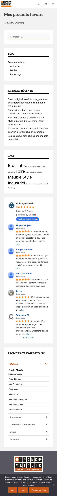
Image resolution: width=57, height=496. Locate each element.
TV (9, 188)
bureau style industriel (32, 166)
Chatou (43, 166)
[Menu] (53, 4)
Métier (13, 70)
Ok (12, 490)
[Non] (53, 485)
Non (23, 490)
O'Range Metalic (25, 203)
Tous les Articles (17, 62)
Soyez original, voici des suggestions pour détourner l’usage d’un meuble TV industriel (27, 102)
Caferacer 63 (23, 315)
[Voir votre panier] (46, 4)
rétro (27, 184)
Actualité (15, 66)
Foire (20, 171)
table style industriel (41, 184)
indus (27, 172)
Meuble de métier (15, 404)
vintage (13, 188)
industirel (33, 172)
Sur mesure (15, 417)
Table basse (13, 389)
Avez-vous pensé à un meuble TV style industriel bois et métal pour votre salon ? (26, 121)
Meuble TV (13, 394)
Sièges (12, 431)
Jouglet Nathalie (24, 249)
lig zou (19, 291)
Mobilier (13, 363)
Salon (31, 184)
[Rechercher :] (28, 36)
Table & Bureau (14, 379)
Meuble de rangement (17, 399)
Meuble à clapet (15, 374)
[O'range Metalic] (6, 4)
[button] (28, 363)
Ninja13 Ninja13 (23, 225)
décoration (11, 172)
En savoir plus (39, 490)
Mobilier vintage (15, 384)
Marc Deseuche (24, 273)
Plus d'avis (28, 337)
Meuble (39, 172)
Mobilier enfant (15, 409)
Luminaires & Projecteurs (22, 424)
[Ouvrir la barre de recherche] (38, 4)
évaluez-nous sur (26, 219)
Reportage (15, 74)
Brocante (16, 165)
